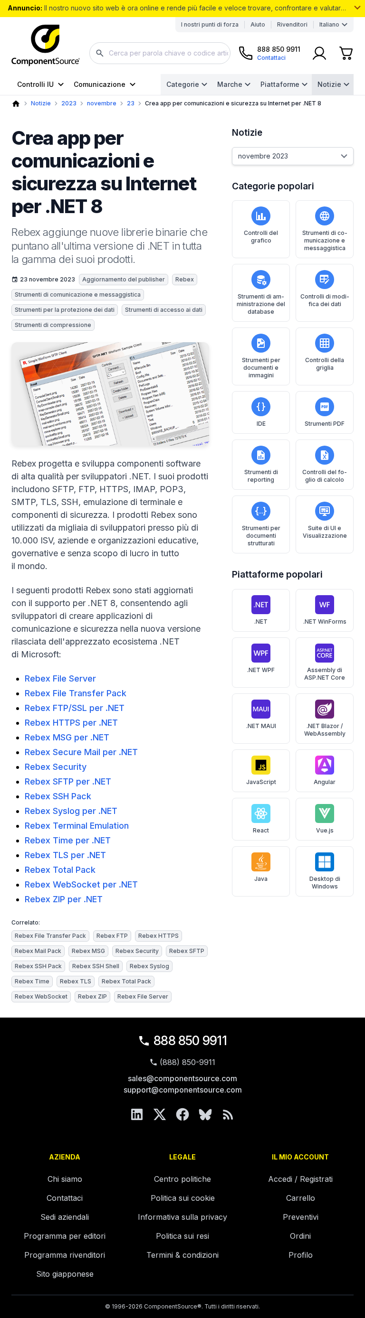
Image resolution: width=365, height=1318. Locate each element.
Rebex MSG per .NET (67, 737)
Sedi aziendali (64, 1217)
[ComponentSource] (45, 45)
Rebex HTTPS (158, 935)
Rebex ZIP (92, 996)
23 (130, 103)
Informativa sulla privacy (182, 1217)
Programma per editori (65, 1236)
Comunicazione (99, 84)
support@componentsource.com (183, 1089)
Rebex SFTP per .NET (68, 781)
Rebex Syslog (149, 966)
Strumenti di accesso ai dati (163, 309)
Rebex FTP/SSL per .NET (75, 708)
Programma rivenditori (64, 1255)
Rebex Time (32, 981)
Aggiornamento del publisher (123, 279)
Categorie (182, 84)
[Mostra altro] (357, 7)
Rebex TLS (75, 981)
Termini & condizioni (182, 1255)
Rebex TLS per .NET (65, 855)
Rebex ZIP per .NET (64, 899)
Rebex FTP (112, 935)
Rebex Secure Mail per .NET (81, 752)
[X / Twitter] (159, 1114)
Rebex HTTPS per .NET (71, 723)
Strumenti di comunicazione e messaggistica (78, 294)
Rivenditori (292, 24)
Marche (229, 84)
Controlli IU (35, 84)
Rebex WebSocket (41, 996)
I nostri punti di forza (210, 24)
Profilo (300, 1255)
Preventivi (300, 1217)
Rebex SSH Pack (58, 796)
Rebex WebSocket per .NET (81, 884)
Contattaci (65, 1198)
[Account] (319, 53)
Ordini (300, 1236)
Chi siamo (65, 1179)
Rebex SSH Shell (95, 966)
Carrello (300, 1198)
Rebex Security (55, 767)
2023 (69, 103)
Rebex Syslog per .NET (71, 811)
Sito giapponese (65, 1274)
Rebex (184, 279)
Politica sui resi (182, 1236)
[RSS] (228, 1114)
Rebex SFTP (186, 950)
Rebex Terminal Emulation (77, 826)
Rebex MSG (88, 950)
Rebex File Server (60, 678)
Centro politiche (182, 1179)
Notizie (329, 84)
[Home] (15, 103)
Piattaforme (279, 84)
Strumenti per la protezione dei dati (65, 309)
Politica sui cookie (183, 1198)
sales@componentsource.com (182, 1078)
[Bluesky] (205, 1114)
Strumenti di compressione (53, 324)
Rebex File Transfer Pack (75, 693)
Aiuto (257, 24)
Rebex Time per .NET (68, 840)
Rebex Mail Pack (38, 950)
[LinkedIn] (136, 1114)
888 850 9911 (190, 1040)
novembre (101, 103)
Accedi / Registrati (300, 1179)
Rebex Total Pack (60, 870)
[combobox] (160, 53)
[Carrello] (346, 53)
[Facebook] (182, 1114)
